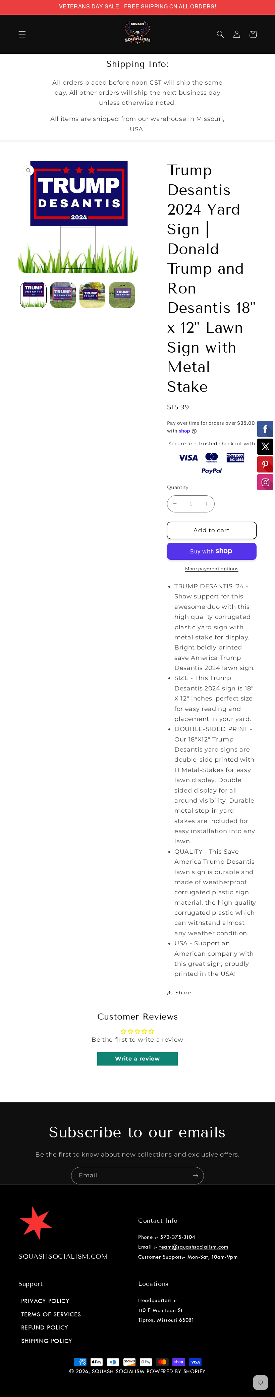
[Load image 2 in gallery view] (63, 295)
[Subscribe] (195, 1175)
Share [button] (183, 992)
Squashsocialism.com (63, 1256)
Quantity (178, 487)
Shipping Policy (46, 1341)
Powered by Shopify (176, 1372)
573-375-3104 (177, 1237)
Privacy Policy (45, 1301)
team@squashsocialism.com (193, 1247)
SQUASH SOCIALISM (118, 1372)
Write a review (137, 1058)
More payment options (211, 568)
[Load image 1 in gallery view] (33, 295)
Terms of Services (51, 1314)
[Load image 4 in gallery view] (122, 295)
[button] (22, 34)
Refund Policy (44, 1327)
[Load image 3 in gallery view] (92, 295)
